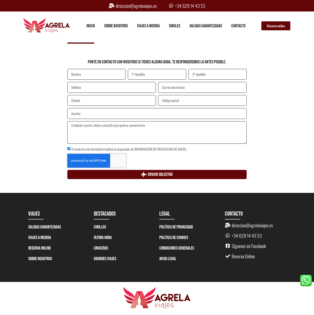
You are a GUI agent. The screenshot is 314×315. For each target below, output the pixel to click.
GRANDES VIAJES (105, 259)
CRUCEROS (101, 248)
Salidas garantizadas (205, 26)
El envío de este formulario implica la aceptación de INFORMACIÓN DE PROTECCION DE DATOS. (129, 149)
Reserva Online (39, 248)
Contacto (238, 26)
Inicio (90, 26)
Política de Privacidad (176, 227)
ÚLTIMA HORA (103, 237)
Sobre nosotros (116, 26)
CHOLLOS (100, 227)
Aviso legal (167, 259)
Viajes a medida (148, 26)
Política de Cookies (173, 237)
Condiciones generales (176, 248)
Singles (174, 26)
